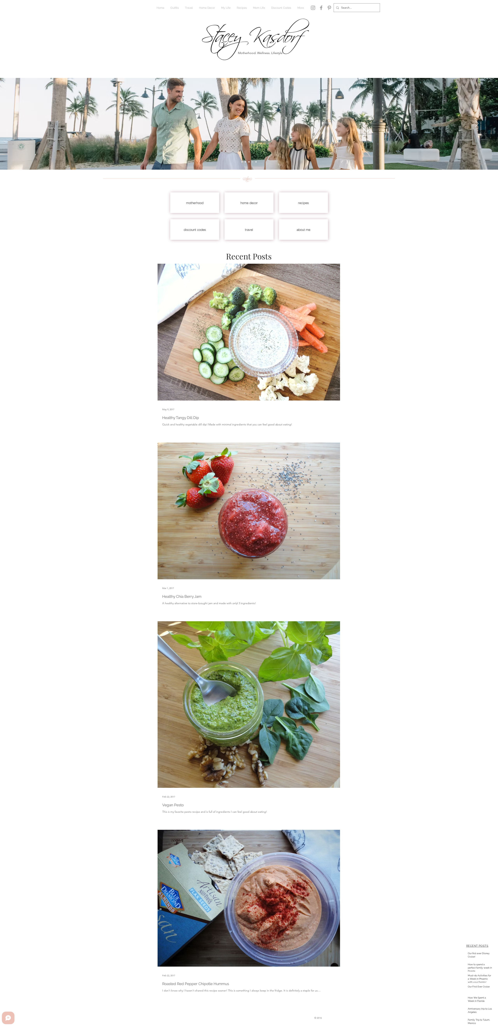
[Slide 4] (252, 161)
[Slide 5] (256, 161)
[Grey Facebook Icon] (321, 8)
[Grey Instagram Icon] (313, 8)
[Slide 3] (249, 161)
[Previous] (21, 124)
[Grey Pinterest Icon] (329, 8)
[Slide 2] (242, 161)
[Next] (477, 124)
